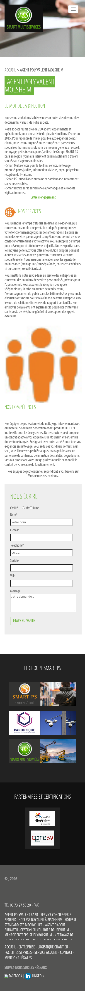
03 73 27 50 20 (20, 905)
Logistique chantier (53, 947)
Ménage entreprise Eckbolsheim (28, 935)
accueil (10, 947)
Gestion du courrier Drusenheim (44, 930)
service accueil (45, 952)
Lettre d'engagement (43, 197)
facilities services (18, 952)
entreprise (27, 947)
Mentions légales (18, 958)
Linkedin (37, 976)
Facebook (15, 976)
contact (66, 952)
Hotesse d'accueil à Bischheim (40, 920)
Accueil (10, 70)
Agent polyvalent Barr (21, 915)
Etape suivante (24, 621)
